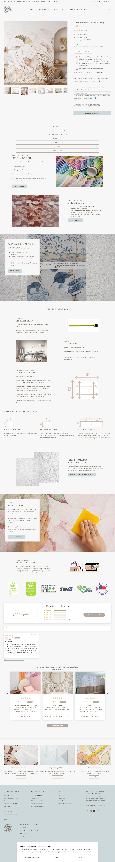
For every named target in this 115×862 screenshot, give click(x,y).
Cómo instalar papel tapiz (11, 814)
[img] (9, 635)
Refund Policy (36, 1)
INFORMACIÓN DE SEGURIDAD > (82, 474)
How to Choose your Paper (11, 798)
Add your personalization (84, 98)
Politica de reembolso (37, 800)
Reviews (6, 819)
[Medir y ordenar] (94, 755)
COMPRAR (31, 9)
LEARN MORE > (75, 220)
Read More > (15, 271)
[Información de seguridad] (21, 755)
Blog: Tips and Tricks (53, 1)
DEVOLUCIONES (57, 150)
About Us (61, 795)
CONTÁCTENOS (82, 9)
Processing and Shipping (23, 1)
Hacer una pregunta (57, 130)
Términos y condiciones (37, 806)
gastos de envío (80, 46)
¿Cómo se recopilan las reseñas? (14, 660)
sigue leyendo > (17, 537)
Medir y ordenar (8, 800)
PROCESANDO (57, 146)
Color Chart (92, 104)
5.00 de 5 (25, 614)
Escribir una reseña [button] (94, 615)
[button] (77, 30)
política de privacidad (37, 803)
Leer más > (21, 777)
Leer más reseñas (58, 725)
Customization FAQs (9, 1)
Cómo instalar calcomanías (11, 816)
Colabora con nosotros (64, 803)
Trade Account (62, 800)
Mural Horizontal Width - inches (87, 72)
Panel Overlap (8, 811)
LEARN (71, 9)
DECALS (63, 9)
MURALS (54, 9)
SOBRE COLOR (57, 138)
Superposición (57, 142)
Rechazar (82, 857)
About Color (7, 806)
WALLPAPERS (43, 9)
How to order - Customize (57, 134)
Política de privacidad (63, 853)
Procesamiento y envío (37, 798)
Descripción (57, 126)
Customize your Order (10, 808)
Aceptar (56, 857)
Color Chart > (19, 186)
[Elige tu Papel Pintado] (57, 755)
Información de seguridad (11, 803)
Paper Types (107, 95)
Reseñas (43, 1)
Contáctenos (61, 798)
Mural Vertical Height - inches (86, 81)
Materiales (7, 795)
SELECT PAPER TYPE (81, 89)
